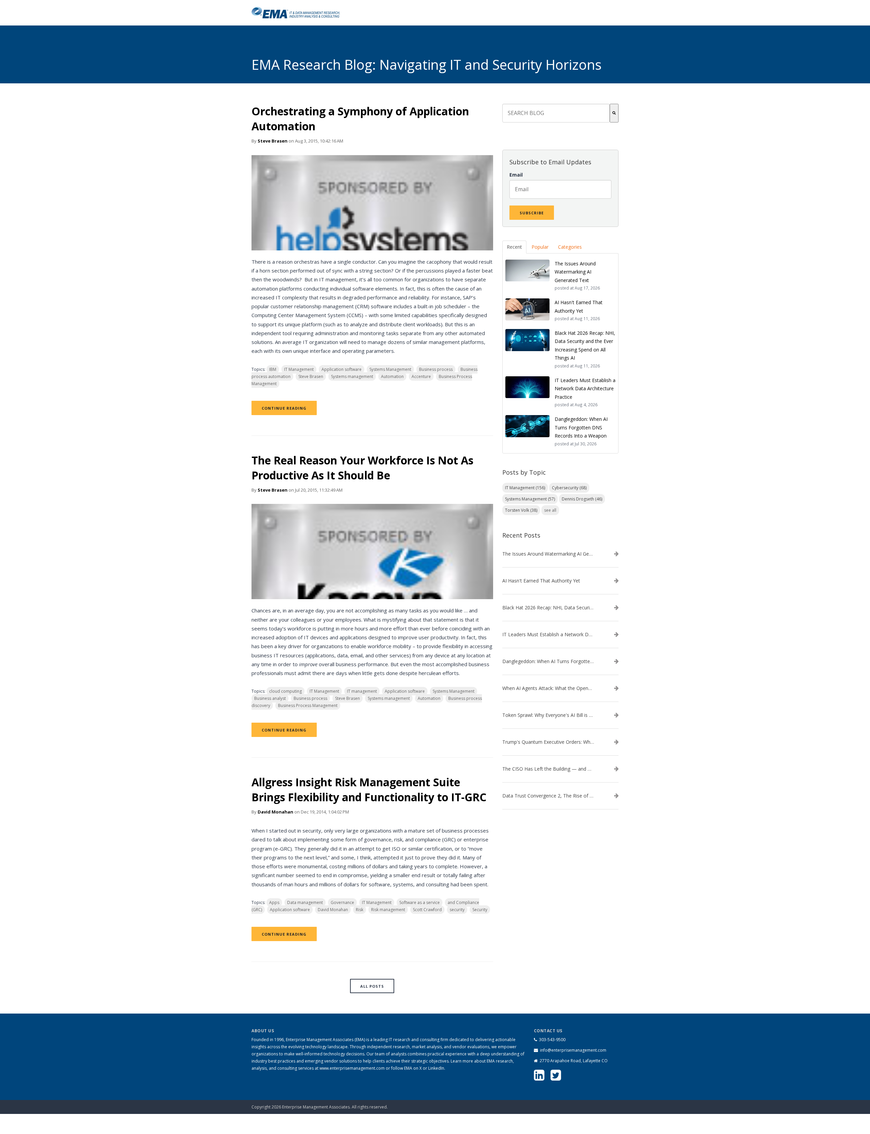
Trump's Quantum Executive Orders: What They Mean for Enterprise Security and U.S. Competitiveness (548, 742)
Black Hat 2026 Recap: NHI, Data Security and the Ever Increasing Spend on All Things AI (548, 608)
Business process (436, 369)
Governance (342, 902)
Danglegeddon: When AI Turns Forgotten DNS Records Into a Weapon (548, 661)
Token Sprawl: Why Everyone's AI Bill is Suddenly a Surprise (548, 715)
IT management (362, 691)
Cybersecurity (569, 488)
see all (550, 510)
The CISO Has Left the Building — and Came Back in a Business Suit (548, 769)
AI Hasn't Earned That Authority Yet (541, 581)
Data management (305, 902)
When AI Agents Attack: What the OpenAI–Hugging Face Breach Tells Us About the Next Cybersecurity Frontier (548, 688)
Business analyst (270, 698)
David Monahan (275, 812)
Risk (359, 910)
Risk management (388, 910)
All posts (372, 986)
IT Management (299, 369)
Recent (514, 247)
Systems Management (390, 369)
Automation (392, 376)
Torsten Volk (521, 510)
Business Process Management (307, 705)
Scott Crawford (427, 910)
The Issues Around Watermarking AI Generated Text (548, 554)
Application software (341, 369)
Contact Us (583, 1103)
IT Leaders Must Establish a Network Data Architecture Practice (548, 634)
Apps (274, 902)
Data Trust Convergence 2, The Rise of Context (548, 796)
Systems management (352, 376)
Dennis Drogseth (582, 499)
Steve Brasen (273, 141)
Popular (540, 247)
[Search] (614, 113)
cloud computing (285, 691)
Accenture (421, 376)
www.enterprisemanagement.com (352, 1068)
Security (479, 910)
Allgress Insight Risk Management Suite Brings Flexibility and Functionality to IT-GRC (368, 789)
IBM (272, 369)
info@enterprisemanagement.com (573, 1050)
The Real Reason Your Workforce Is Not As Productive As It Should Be (362, 467)
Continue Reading (284, 408)
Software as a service (419, 902)
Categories (570, 247)
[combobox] (556, 113)
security (457, 910)
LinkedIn (436, 1068)
